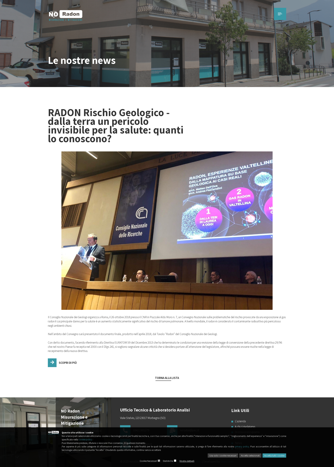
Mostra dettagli (187, 460)
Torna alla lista (167, 378)
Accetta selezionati (250, 455)
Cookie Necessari (148, 460)
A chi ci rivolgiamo (245, 427)
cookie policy (85, 439)
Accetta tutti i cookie (274, 455)
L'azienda (240, 421)
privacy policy (242, 446)
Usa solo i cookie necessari (222, 455)
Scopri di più (67, 363)
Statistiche (168, 460)
